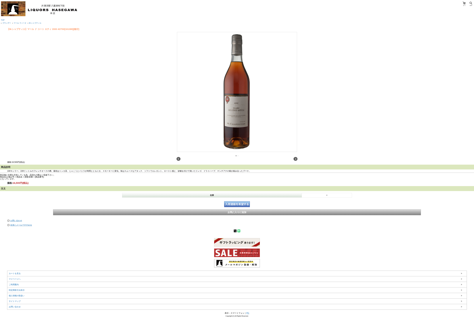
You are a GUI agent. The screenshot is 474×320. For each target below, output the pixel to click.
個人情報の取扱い (17, 296)
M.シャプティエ (35, 23)
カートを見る (15, 273)
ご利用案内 (14, 284)
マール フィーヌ (20, 23)
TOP (2, 20)
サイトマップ (15, 301)
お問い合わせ (16, 221)
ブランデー (6, 23)
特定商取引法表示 (17, 290)
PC (247, 313)
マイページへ (15, 279)
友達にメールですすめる (21, 225)
